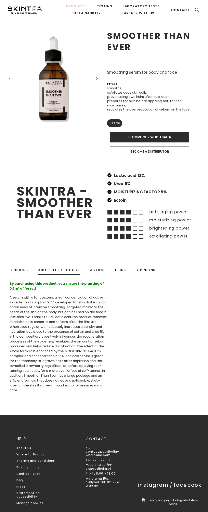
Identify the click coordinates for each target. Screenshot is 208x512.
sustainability (86, 13)
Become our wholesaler (149, 137)
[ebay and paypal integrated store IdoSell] (172, 502)
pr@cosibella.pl (98, 469)
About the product (59, 270)
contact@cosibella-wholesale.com (102, 453)
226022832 (101, 460)
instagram (153, 485)
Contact (180, 10)
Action (97, 270)
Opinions (19, 270)
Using (121, 270)
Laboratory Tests (141, 6)
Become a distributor (150, 151)
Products (76, 6)
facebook (188, 485)
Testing (105, 6)
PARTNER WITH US (138, 13)
